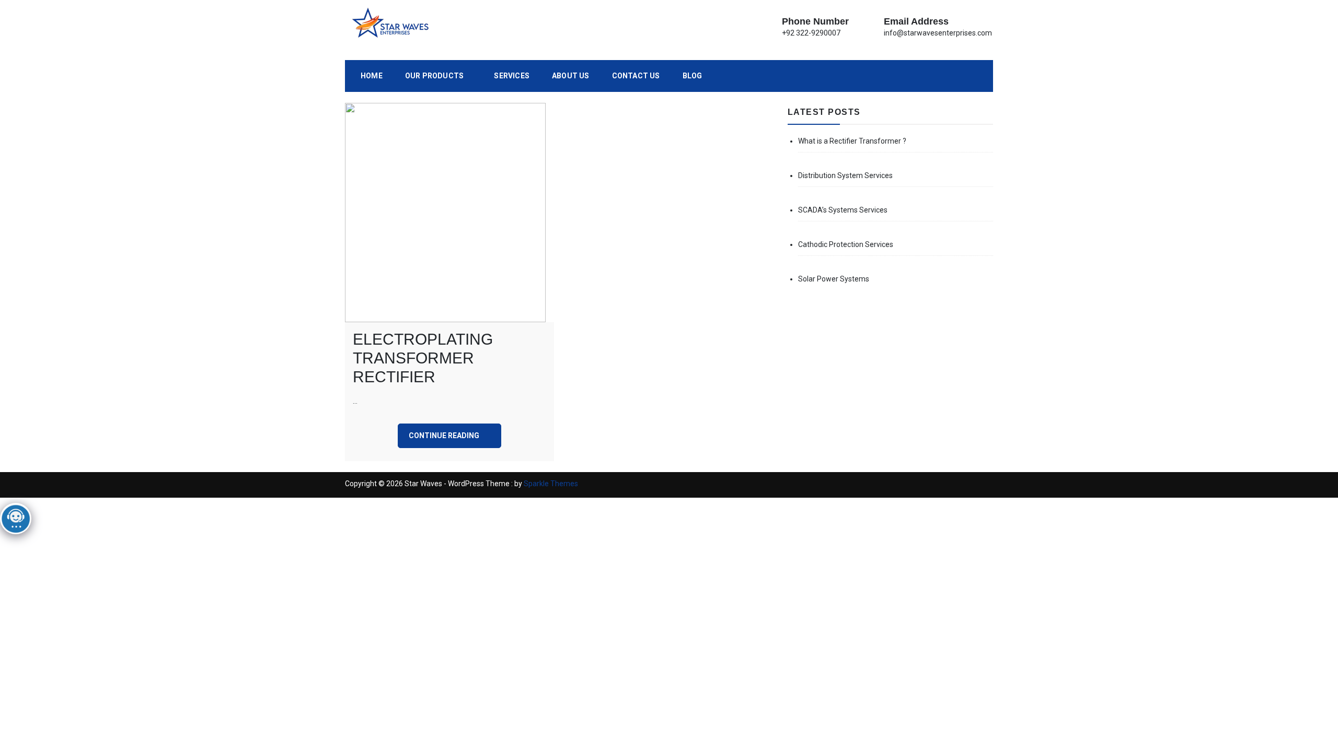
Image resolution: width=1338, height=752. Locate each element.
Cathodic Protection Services (845, 244)
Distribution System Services (845, 175)
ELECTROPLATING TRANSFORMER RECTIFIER (423, 358)
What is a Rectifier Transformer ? (852, 141)
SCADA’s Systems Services (842, 210)
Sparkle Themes (551, 483)
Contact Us (636, 76)
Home (372, 76)
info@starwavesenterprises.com (938, 33)
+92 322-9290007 (811, 33)
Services (511, 76)
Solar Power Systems (833, 279)
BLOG (692, 76)
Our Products (434, 76)
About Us (571, 76)
